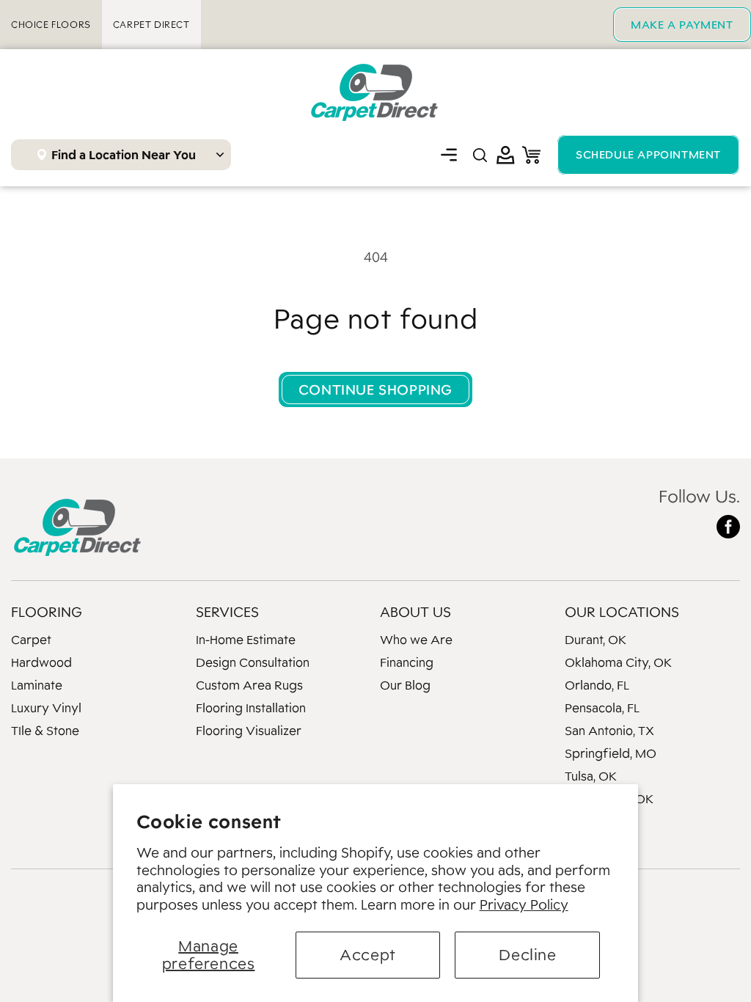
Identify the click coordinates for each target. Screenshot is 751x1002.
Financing (406, 662)
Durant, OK (595, 639)
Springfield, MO (610, 753)
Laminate (36, 685)
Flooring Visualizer (248, 730)
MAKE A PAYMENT (682, 24)
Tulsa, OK (591, 776)
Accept (368, 955)
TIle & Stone (45, 730)
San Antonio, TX (609, 730)
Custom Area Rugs (249, 685)
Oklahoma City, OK (618, 662)
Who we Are (416, 639)
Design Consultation (252, 662)
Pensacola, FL (602, 708)
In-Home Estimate (246, 639)
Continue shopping (375, 389)
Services (227, 612)
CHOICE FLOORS (51, 24)
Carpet (31, 639)
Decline (527, 955)
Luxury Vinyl (46, 708)
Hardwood (41, 662)
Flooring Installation (251, 708)
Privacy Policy (524, 904)
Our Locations (622, 612)
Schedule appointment (648, 154)
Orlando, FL (597, 685)
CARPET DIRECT (151, 24)
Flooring (46, 612)
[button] (449, 155)
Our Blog (405, 685)
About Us (415, 612)
